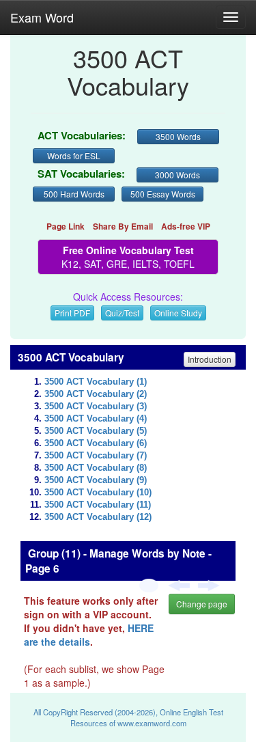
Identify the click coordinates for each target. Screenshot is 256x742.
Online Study (178, 312)
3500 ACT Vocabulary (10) (98, 492)
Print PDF (72, 312)
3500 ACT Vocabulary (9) (95, 480)
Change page (201, 603)
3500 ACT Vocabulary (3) (95, 406)
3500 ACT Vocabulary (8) (95, 468)
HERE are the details (89, 634)
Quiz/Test (122, 312)
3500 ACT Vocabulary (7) (95, 456)
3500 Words (178, 136)
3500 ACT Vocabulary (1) (95, 382)
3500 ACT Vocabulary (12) (98, 517)
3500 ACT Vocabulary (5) (95, 431)
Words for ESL (73, 155)
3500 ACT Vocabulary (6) (95, 443)
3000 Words (177, 174)
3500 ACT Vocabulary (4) (95, 419)
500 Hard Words (74, 194)
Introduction (209, 359)
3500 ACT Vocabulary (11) (97, 505)
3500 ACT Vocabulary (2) (95, 394)
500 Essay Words (162, 194)
